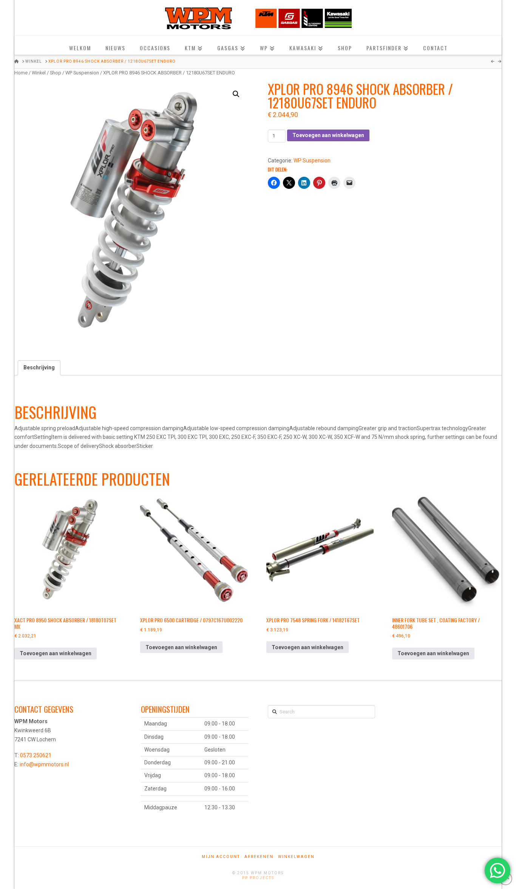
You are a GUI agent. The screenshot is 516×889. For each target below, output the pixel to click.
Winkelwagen (296, 857)
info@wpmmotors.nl (44, 764)
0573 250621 (35, 755)
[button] (236, 94)
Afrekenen (258, 857)
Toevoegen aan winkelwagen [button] (55, 653)
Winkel (39, 73)
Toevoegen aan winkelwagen (328, 135)
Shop (55, 73)
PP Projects (258, 878)
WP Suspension (82, 73)
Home (21, 73)
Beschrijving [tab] (39, 367)
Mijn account (221, 857)
